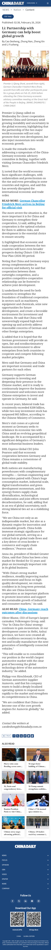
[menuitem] (31, 3)
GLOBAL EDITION (29, 936)
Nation (17, 10)
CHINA (19, 936)
